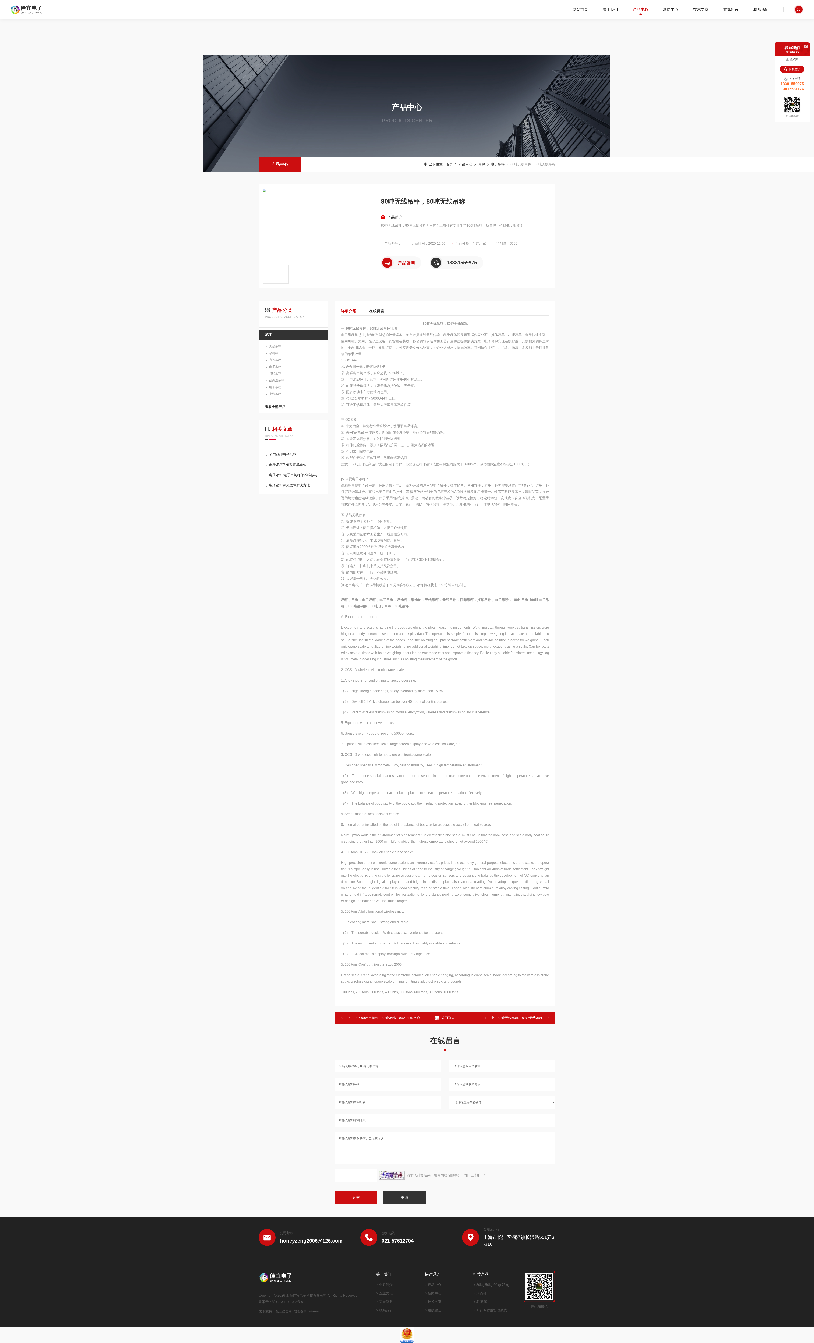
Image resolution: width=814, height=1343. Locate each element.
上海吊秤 (275, 394)
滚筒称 (481, 1293)
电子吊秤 (498, 164)
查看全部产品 (275, 407)
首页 (449, 164)
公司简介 (386, 1285)
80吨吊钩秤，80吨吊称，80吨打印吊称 (390, 1018)
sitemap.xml (317, 1311)
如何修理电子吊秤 (282, 454)
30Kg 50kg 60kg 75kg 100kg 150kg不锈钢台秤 (494, 1285)
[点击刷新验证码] (392, 1175)
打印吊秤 (275, 373)
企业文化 (386, 1293)
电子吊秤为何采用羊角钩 (288, 465)
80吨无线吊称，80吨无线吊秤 (520, 1018)
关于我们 (610, 9)
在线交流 (794, 69)
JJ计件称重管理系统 (491, 1310)
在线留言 (731, 9)
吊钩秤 (273, 353)
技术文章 (700, 9)
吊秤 (481, 164)
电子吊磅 (275, 387)
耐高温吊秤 (276, 380)
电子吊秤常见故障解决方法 (289, 485)
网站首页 (580, 9)
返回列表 (448, 1018)
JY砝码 (481, 1302)
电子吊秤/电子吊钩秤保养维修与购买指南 (295, 475)
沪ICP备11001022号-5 (287, 1302)
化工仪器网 (283, 1311)
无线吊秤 (275, 346)
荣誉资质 (386, 1302)
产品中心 (640, 9)
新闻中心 (670, 9)
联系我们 (761, 9)
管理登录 (300, 1311)
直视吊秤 (275, 360)
